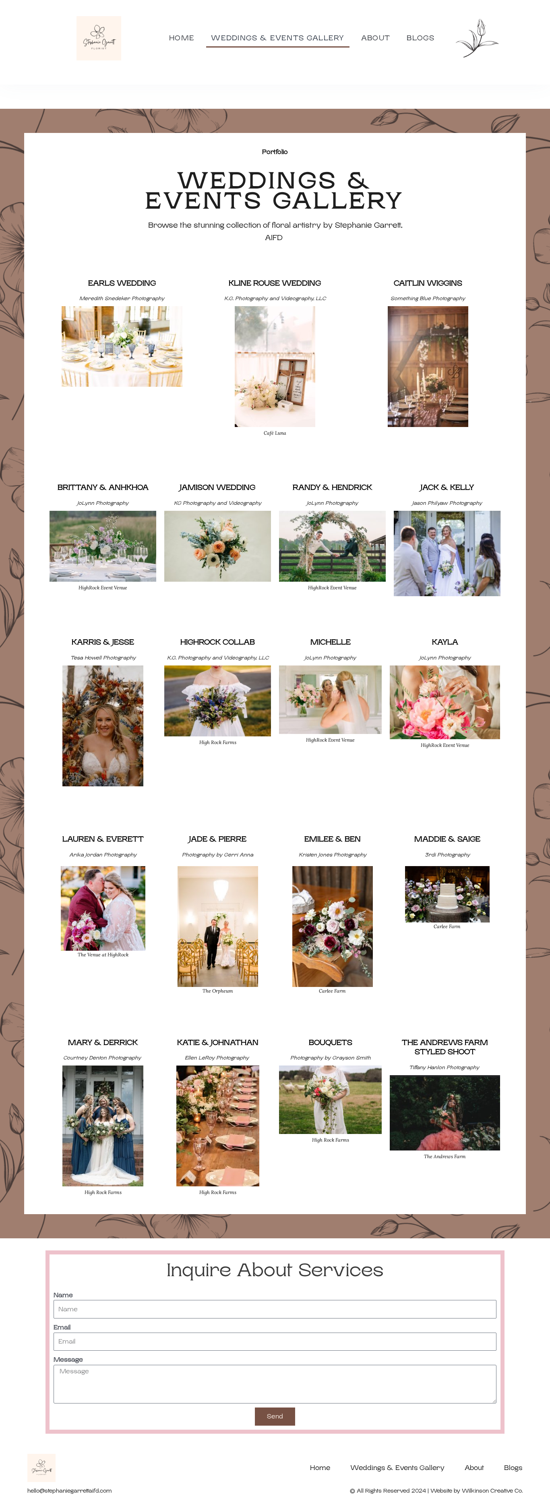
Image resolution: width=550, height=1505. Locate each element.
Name (63, 1295)
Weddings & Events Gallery (278, 38)
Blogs (421, 38)
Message (68, 1359)
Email (62, 1327)
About (376, 38)
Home (181, 38)
